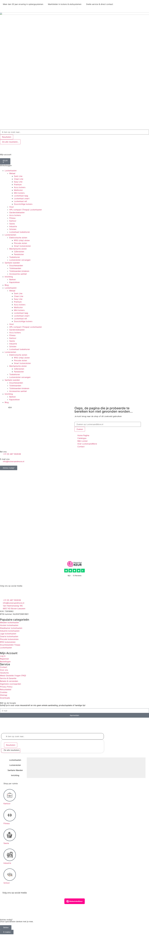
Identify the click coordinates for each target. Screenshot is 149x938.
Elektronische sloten (18, 237)
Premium (18, 184)
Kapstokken (14, 282)
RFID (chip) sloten (22, 240)
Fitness (12, 218)
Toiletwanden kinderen (19, 271)
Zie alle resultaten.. (10, 142)
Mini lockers (19, 193)
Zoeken (79, 429)
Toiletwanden (15, 268)
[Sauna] (9, 835)
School (6, 883)
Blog (7, 285)
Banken (12, 279)
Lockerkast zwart (21, 198)
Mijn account (5, 154)
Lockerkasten (11, 170)
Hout (11, 207)
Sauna (12, 223)
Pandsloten (19, 254)
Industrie (13, 226)
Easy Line (18, 182)
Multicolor (18, 190)
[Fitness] (9, 815)
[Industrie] (9, 855)
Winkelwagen (6, 165)
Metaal (12, 173)
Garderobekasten (17, 212)
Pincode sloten (20, 243)
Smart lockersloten (22, 246)
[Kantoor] (9, 795)
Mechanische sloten (18, 249)
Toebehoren (14, 257)
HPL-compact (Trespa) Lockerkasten (25, 209)
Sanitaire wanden (12, 263)
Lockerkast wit (20, 201)
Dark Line (18, 176)
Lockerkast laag (21, 196)
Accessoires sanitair (18, 274)
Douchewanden (16, 265)
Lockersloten (10, 235)
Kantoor (12, 221)
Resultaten (6, 137)
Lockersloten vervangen (19, 260)
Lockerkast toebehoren (19, 232)
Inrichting (9, 277)
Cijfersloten (19, 251)
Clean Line (18, 179)
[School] (9, 874)
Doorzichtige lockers (23, 204)
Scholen (12, 229)
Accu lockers (19, 187)
